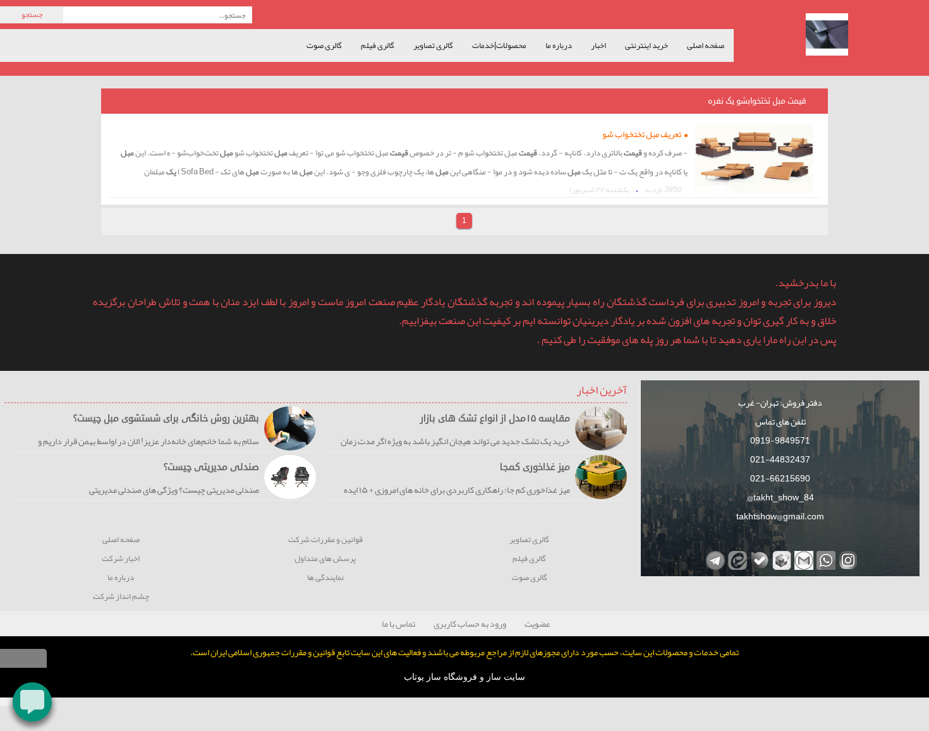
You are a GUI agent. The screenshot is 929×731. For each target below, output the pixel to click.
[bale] (758, 559)
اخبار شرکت (121, 559)
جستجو (31, 14)
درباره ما (558, 45)
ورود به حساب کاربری (470, 623)
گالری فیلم (377, 45)
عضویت (537, 623)
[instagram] (846, 559)
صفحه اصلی (705, 45)
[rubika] (780, 559)
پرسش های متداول (325, 559)
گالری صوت (324, 45)
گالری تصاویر (433, 45)
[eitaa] (736, 559)
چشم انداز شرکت (121, 597)
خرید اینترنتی (646, 45)
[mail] (802, 559)
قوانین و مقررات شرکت (325, 540)
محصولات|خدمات (499, 45)
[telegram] (714, 559)
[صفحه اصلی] (836, 36)
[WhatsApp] (824, 559)
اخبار (598, 45)
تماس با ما (398, 623)
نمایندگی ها (325, 578)
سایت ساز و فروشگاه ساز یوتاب (464, 677)
